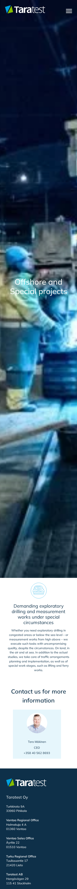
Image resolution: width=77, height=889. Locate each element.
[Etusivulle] (25, 9)
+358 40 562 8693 (37, 753)
